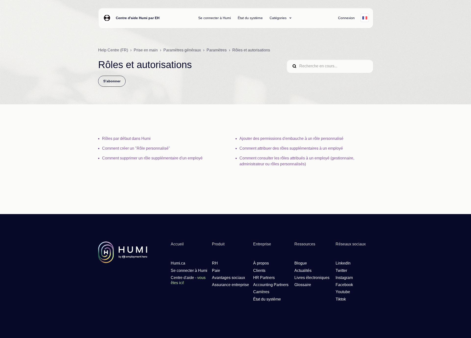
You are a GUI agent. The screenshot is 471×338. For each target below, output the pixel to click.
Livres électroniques (311, 278)
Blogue (300, 263)
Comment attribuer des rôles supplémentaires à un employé (291, 148)
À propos (261, 263)
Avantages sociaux (228, 278)
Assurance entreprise (230, 285)
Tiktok (341, 299)
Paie (216, 270)
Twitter (341, 270)
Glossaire (302, 285)
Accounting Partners (270, 285)
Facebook (344, 285)
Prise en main (146, 50)
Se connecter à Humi (214, 18)
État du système (250, 18)
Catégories (279, 18)
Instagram (344, 278)
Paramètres (217, 50)
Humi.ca (178, 263)
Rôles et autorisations (251, 50)
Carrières (261, 292)
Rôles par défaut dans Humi (126, 138)
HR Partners (264, 278)
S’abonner (111, 81)
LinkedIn (343, 263)
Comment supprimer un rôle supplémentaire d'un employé (152, 158)
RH (215, 263)
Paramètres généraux (182, 50)
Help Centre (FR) (113, 50)
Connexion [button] (346, 18)
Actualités (303, 270)
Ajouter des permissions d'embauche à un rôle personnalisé (291, 138)
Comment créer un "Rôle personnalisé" (136, 148)
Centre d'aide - (188, 280)
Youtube (343, 292)
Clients (259, 270)
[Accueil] (107, 18)
